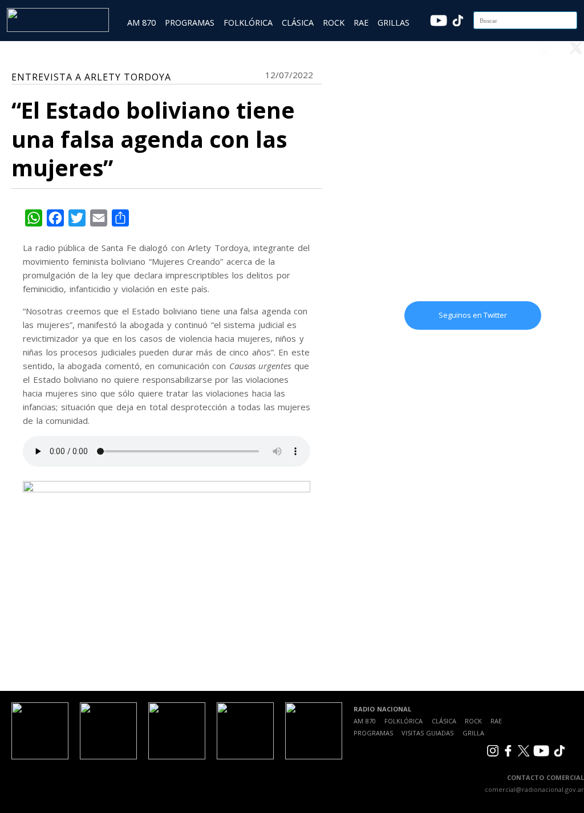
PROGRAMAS (189, 22)
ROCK (333, 22)
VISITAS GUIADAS (427, 733)
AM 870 (141, 22)
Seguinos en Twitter (473, 315)
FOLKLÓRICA (248, 22)
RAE (361, 22)
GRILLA (473, 733)
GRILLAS (393, 22)
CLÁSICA (298, 22)
